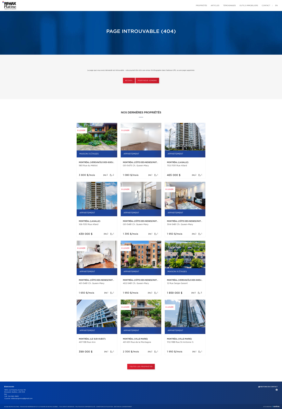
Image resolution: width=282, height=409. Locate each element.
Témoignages (229, 5)
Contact (266, 5)
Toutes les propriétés (141, 366)
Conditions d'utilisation (104, 406)
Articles (215, 5)
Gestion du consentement (123, 406)
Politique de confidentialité (85, 406)
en (276, 5)
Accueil (129, 80)
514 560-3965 (13, 396)
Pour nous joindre (147, 80)
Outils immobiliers (248, 5)
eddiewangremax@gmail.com (21, 398)
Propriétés (201, 5)
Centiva (275, 406)
